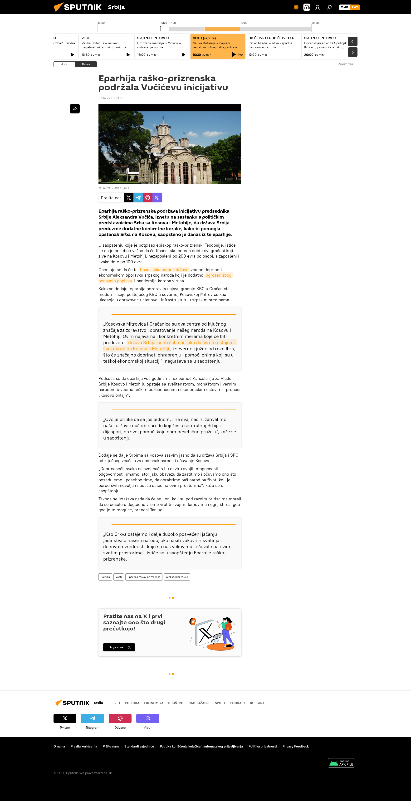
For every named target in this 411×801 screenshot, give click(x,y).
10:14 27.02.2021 (110, 98)
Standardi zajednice (139, 746)
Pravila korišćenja (84, 746)
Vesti (119, 577)
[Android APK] (341, 763)
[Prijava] (317, 7)
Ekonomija (153, 703)
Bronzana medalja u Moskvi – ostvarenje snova (159, 45)
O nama (59, 746)
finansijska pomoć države (164, 269)
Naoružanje (199, 703)
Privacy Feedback (296, 746)
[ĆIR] (344, 7)
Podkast (237, 703)
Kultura (257, 703)
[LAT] (355, 7)
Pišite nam (111, 746)
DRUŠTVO (176, 703)
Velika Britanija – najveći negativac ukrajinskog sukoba (104, 45)
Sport (220, 703)
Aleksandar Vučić (177, 577)
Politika (105, 577)
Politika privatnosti (263, 746)
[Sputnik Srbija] (79, 13)
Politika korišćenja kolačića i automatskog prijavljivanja (201, 746)
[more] (75, 108)
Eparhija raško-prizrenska (143, 577)
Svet (116, 703)
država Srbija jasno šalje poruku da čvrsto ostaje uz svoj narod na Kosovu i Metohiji (170, 345)
